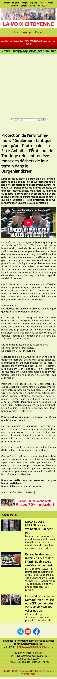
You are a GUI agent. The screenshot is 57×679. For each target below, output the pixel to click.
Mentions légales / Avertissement (37, 672)
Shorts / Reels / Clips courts (18, 670)
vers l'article (45, 548)
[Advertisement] (28, 84)
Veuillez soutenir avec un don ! (28, 43)
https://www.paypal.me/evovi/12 (35, 646)
